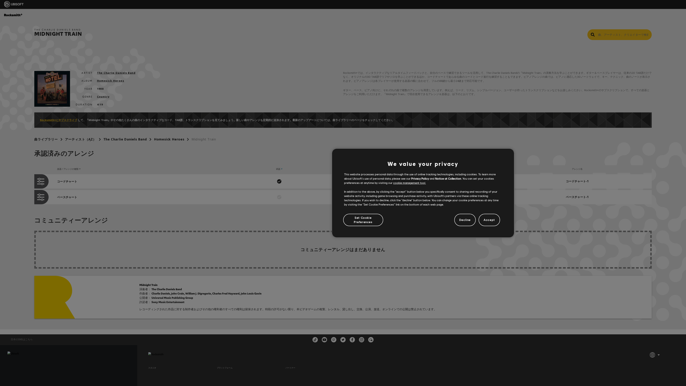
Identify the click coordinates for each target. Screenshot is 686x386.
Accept (489, 220)
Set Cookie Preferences (363, 220)
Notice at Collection (448, 178)
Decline (465, 220)
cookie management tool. (409, 183)
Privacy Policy (420, 178)
